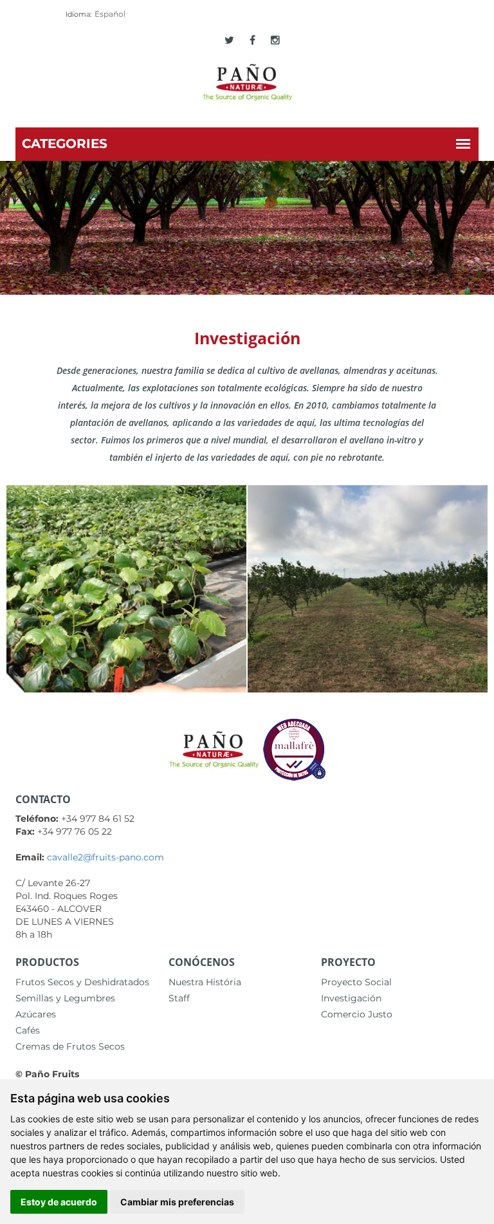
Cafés (27, 1030)
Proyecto (348, 962)
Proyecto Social (356, 982)
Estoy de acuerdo (59, 1201)
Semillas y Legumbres (65, 998)
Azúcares (35, 1014)
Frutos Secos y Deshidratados (82, 982)
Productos (47, 962)
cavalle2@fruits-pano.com (105, 857)
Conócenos (202, 962)
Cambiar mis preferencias (177, 1201)
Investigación (351, 998)
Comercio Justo (356, 1014)
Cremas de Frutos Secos (70, 1046)
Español (110, 14)
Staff (179, 998)
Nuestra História (205, 982)
